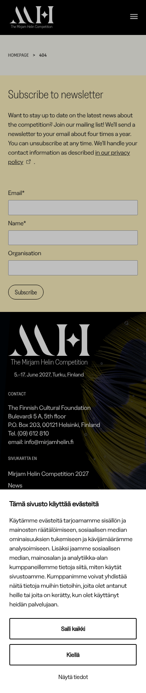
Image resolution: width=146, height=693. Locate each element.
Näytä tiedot (73, 677)
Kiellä (73, 654)
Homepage (18, 55)
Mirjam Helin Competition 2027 (48, 473)
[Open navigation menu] (134, 17)
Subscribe (26, 292)
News (15, 485)
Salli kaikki (73, 628)
